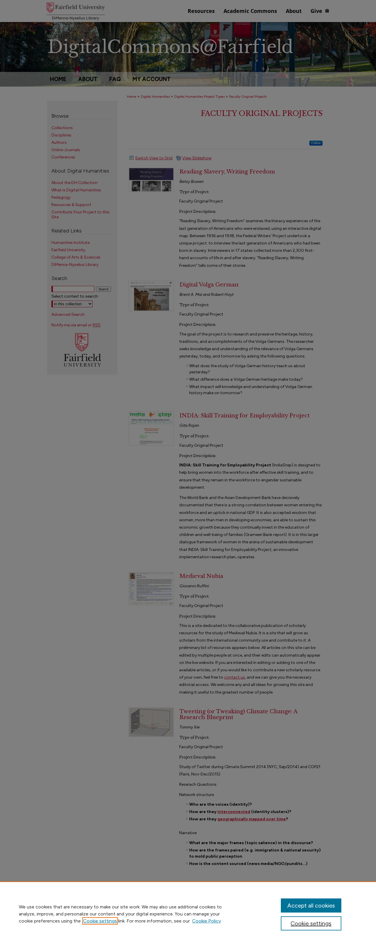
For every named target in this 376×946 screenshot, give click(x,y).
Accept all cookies (311, 905)
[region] (188, 913)
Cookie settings (100, 921)
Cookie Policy (206, 921)
